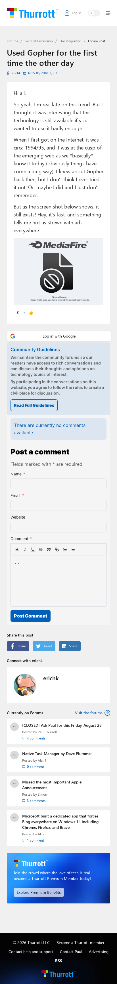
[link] (81, 549)
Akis (41, 834)
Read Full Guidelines (34, 405)
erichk (16, 73)
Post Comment (30, 616)
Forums (12, 41)
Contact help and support (31, 951)
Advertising (98, 951)
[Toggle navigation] (107, 13)
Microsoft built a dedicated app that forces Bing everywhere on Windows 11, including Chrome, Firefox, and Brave (60, 821)
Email (17, 495)
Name (18, 473)
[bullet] (73, 549)
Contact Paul (71, 951)
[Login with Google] (59, 336)
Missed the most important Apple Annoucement (52, 784)
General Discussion (39, 41)
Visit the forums (89, 712)
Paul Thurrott (47, 732)
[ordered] (65, 549)
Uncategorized (70, 41)
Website (18, 517)
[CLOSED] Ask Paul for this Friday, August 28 (62, 725)
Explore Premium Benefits (39, 892)
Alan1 (42, 760)
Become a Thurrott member (81, 942)
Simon (42, 794)
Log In (76, 13)
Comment (21, 538)
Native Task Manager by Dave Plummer (57, 753)
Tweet (47, 646)
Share (22, 646)
